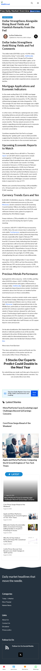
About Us (5, 620)
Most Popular (7, 17)
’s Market (10, 598)
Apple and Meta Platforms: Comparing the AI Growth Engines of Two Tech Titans (20, 463)
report (4, 156)
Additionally (29, 56)
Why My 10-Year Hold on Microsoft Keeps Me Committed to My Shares (14, 539)
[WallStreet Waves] (5, 3)
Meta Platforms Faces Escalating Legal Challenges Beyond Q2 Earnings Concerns (20, 411)
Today (4, 598)
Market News (6, 605)
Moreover (5, 205)
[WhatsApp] (36, 667)
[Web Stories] (25, 667)
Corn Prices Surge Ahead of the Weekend (14, 505)
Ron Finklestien (16, 35)
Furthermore (14, 232)
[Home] (4, 667)
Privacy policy (6, 630)
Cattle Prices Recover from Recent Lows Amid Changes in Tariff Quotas (13, 551)
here (3, 341)
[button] (32, 3)
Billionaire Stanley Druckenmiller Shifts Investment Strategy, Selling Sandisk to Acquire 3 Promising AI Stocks (14, 527)
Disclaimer (5, 626)
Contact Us (6, 623)
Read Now (34, 393)
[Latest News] (13, 667)
